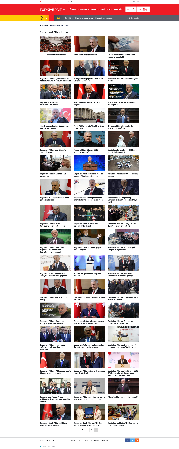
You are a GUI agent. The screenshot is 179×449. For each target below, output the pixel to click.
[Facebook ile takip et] (127, 440)
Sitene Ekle (71, 2)
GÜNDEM (72, 9)
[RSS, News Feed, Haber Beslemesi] (137, 440)
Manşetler (46, 2)
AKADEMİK (118, 9)
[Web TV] (134, 2)
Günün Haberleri (56, 2)
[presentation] (46, 18)
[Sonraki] (96, 430)
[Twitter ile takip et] (132, 440)
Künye (80, 440)
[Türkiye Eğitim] (52, 9)
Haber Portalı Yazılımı (49, 446)
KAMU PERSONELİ (98, 9)
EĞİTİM (109, 9)
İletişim (87, 440)
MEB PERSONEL (83, 9)
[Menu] (128, 9)
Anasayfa (73, 440)
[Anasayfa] (41, 2)
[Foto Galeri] (138, 2)
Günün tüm (133, 18)
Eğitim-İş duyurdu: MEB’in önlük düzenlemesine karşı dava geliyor (85, 18)
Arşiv (64, 2)
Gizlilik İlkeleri (95, 440)
